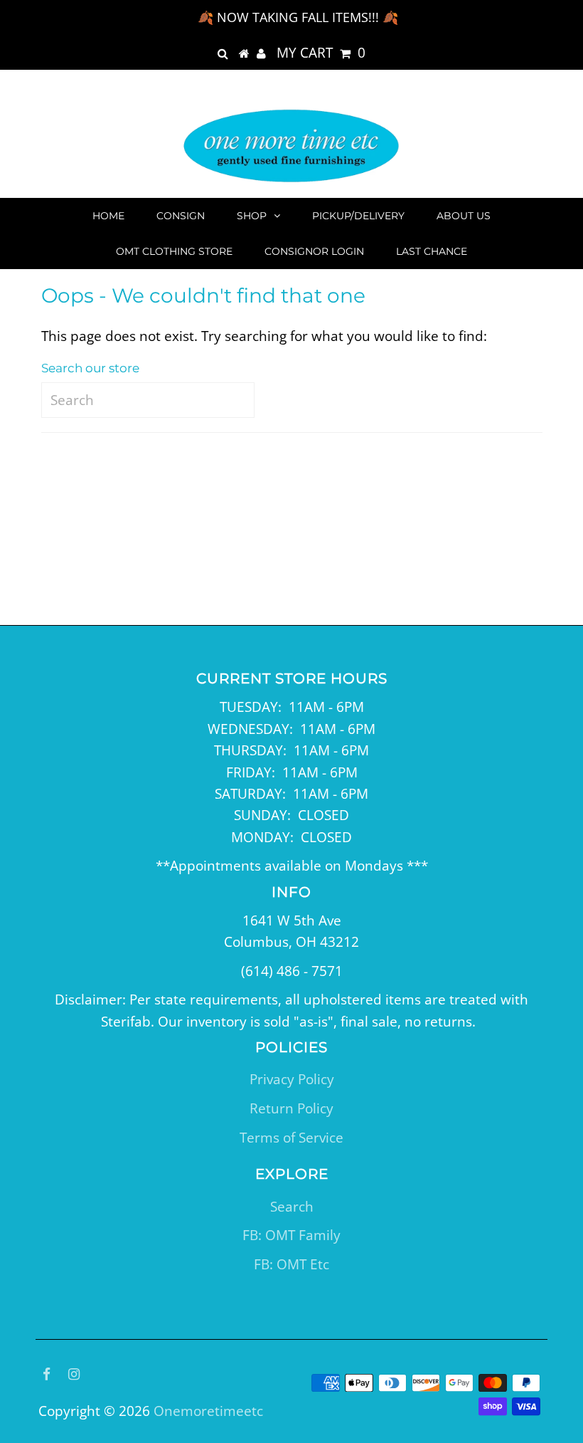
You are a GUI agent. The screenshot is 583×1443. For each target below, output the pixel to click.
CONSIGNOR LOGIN (314, 251)
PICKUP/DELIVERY (358, 215)
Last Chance (431, 251)
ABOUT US (464, 215)
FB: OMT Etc (291, 1264)
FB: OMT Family (291, 1235)
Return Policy (291, 1108)
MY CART (321, 52)
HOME (108, 215)
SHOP (252, 215)
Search (292, 1206)
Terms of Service (291, 1137)
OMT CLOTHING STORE (174, 251)
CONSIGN (180, 215)
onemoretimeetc (208, 1411)
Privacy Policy (292, 1079)
